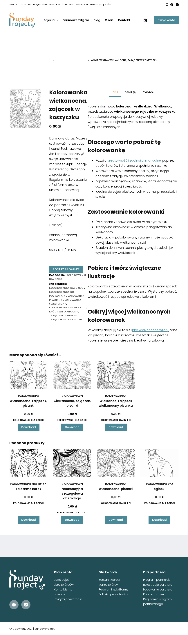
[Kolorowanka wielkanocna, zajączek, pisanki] (28, 375)
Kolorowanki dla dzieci (28, 420)
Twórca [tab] (148, 92)
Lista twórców (64, 585)
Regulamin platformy (114, 589)
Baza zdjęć (62, 580)
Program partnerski (156, 580)
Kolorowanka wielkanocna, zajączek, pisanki (28, 401)
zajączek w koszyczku (65, 319)
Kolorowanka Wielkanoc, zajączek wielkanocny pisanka (116, 401)
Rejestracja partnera (157, 585)
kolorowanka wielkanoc (67, 307)
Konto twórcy (108, 585)
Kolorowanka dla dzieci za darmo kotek (28, 486)
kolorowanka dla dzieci (66, 288)
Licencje (59, 594)
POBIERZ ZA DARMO (66, 269)
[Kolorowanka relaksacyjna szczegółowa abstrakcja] (72, 463)
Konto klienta (63, 589)
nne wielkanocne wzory (150, 330)
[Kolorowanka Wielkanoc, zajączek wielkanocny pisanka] (116, 375)
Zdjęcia (49, 20)
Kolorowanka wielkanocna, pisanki (116, 486)
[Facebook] (171, 4)
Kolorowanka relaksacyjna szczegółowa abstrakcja (72, 491)
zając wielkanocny (63, 315)
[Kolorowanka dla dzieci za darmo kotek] (28, 463)
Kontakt (124, 20)
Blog (97, 20)
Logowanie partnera (157, 589)
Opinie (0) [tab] (131, 92)
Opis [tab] (115, 92)
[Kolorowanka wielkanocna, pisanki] (116, 463)
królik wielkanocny (63, 311)
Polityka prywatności (68, 599)
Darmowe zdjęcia (76, 20)
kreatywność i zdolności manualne (134, 160)
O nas (109, 20)
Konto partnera (154, 594)
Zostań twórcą (109, 580)
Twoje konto (166, 20)
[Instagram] (177, 4)
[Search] (167, 4)
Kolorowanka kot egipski (159, 486)
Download (28, 427)
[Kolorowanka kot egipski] (159, 463)
